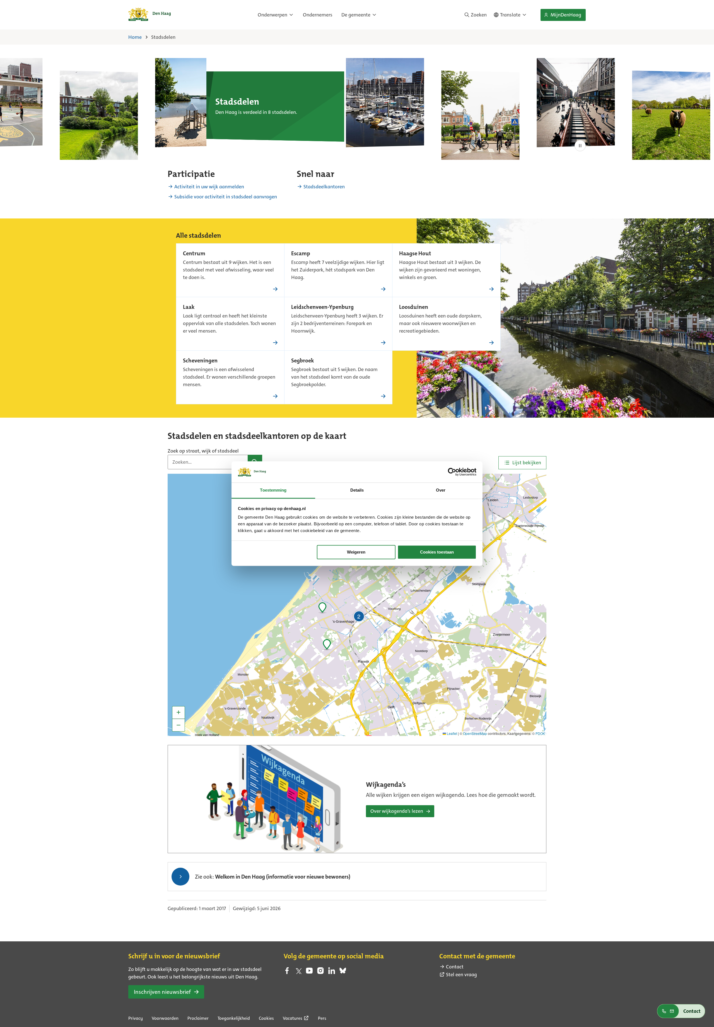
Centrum (194, 254)
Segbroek (302, 361)
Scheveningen (200, 361)
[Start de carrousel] (580, 145)
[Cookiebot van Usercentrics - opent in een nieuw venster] (452, 472)
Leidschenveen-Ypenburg (322, 307)
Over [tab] (440, 490)
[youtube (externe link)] (309, 972)
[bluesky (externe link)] (342, 972)
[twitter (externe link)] (298, 972)
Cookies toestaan (437, 552)
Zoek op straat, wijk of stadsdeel (203, 451)
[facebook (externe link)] (287, 972)
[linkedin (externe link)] (331, 972)
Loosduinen (413, 307)
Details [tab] (357, 490)
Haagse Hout (415, 254)
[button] (326, 643)
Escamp (300, 254)
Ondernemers (317, 14)
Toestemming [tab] (273, 490)
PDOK (540, 733)
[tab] (522, 462)
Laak (189, 307)
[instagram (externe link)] (320, 972)
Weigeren (356, 552)
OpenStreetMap (475, 733)
